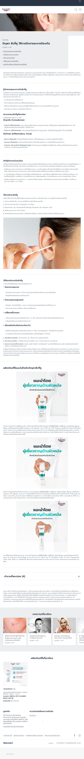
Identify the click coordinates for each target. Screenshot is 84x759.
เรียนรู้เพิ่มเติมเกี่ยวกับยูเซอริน (13, 726)
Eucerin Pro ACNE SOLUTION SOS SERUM (23, 595)
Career (50, 743)
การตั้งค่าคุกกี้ (7, 735)
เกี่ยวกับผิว (5, 40)
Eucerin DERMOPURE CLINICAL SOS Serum (47, 555)
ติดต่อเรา (33, 715)
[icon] (74, 735)
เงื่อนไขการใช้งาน (19, 735)
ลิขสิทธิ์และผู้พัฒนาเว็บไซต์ (34, 735)
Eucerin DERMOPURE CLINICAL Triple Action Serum (52, 492)
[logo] (6, 9)
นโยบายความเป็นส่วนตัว (52, 735)
